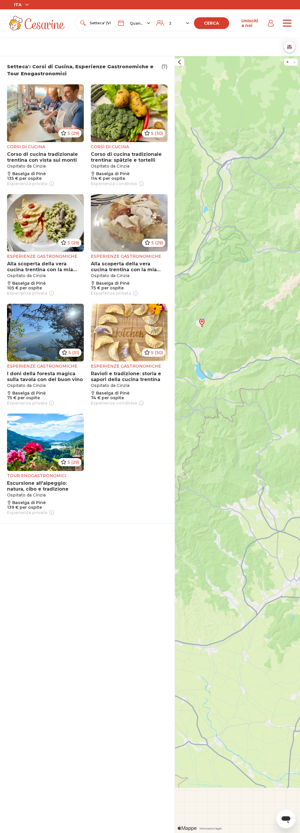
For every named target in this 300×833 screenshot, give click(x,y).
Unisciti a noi (249, 23)
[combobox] (100, 23)
